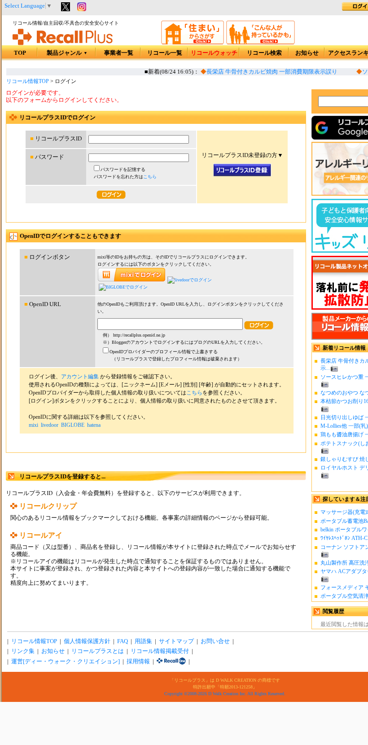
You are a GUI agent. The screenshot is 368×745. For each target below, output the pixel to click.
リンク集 (23, 651)
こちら (150, 176)
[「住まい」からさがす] (192, 42)
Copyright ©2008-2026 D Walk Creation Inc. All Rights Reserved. (224, 693)
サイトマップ (176, 641)
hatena (94, 425)
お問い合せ (215, 641)
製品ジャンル (67, 53)
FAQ (122, 641)
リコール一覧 (164, 53)
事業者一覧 (118, 53)
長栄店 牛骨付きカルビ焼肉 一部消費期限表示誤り (268, 72)
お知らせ (307, 53)
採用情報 (138, 661)
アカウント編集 (80, 376)
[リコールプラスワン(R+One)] (171, 661)
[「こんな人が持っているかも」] (260, 42)
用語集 (143, 641)
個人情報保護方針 (87, 641)
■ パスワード (47, 157)
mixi (33, 425)
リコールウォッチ (214, 53)
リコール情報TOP (27, 81)
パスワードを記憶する (123, 169)
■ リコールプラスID (56, 139)
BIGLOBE (72, 425)
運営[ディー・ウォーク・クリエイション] (65, 661)
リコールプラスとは (97, 651)
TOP (20, 53)
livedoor (49, 425)
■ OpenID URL (42, 304)
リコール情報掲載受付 (160, 651)
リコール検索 (264, 53)
